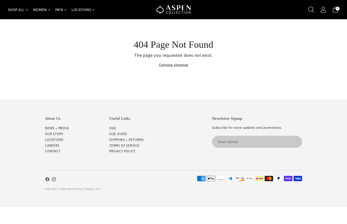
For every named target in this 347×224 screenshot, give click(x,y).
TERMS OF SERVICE (124, 145)
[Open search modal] (311, 9)
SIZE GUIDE (118, 134)
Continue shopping (173, 65)
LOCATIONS (81, 10)
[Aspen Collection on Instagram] (53, 180)
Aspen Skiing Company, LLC (83, 189)
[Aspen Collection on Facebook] (47, 180)
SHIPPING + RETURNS (126, 139)
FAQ (112, 128)
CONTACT (52, 151)
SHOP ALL (16, 10)
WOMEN (40, 10)
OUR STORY (54, 134)
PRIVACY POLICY (122, 151)
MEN (59, 10)
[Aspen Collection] (173, 9)
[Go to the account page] (323, 9)
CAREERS (52, 145)
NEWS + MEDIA (57, 128)
